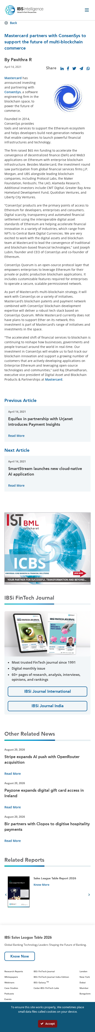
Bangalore (85, 993)
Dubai (83, 982)
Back (13, 23)
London (83, 971)
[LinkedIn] (62, 68)
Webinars (9, 982)
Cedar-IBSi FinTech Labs (46, 988)
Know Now (19, 956)
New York (85, 976)
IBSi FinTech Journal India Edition (51, 976)
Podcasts (9, 993)
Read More (16, 436)
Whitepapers (11, 976)
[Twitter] (74, 68)
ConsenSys (12, 92)
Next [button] (89, 895)
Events (7, 999)
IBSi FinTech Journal (44, 971)
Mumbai (84, 988)
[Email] (81, 68)
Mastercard (13, 78)
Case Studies (11, 988)
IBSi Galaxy (41, 982)
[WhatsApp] (88, 68)
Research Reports (13, 971)
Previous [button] (5, 895)
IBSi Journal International (47, 691)
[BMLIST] (47, 548)
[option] (47, 895)
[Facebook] (68, 68)
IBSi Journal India (48, 705)
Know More (41, 885)
